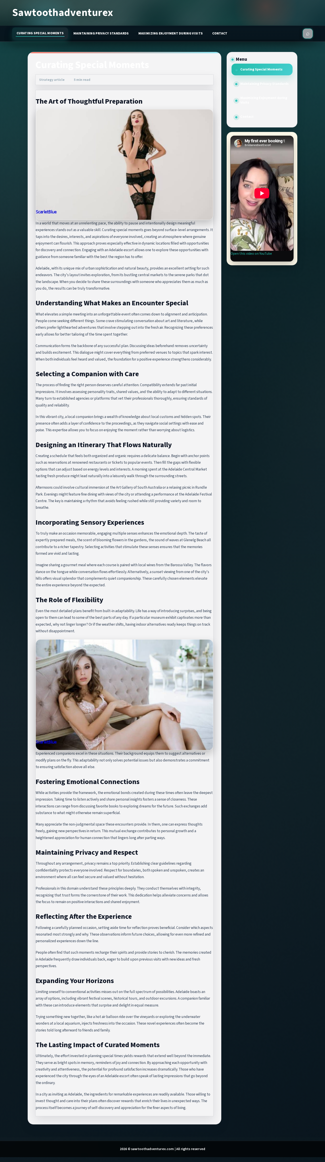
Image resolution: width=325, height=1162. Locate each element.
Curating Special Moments (40, 33)
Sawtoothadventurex (62, 12)
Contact (219, 33)
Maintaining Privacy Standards (101, 33)
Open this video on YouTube (251, 253)
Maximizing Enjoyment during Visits (170, 33)
